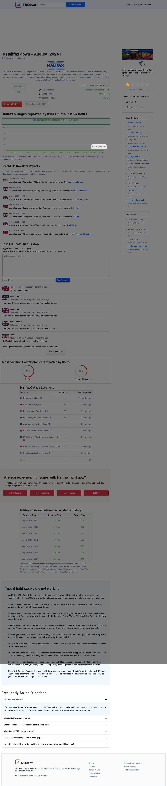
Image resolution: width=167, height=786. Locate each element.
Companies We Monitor (133, 763)
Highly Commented (131, 770)
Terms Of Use (94, 770)
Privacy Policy (94, 773)
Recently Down (130, 767)
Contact (92, 767)
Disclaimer (93, 777)
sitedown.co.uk (27, 775)
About (91, 763)
